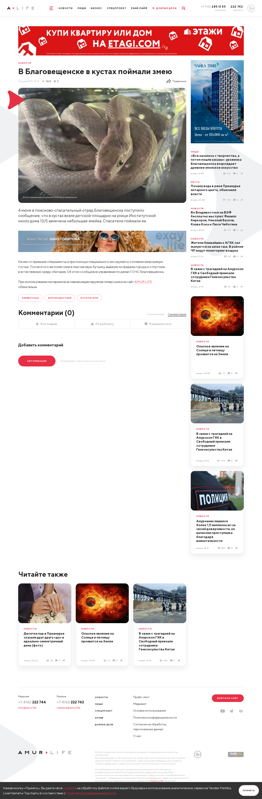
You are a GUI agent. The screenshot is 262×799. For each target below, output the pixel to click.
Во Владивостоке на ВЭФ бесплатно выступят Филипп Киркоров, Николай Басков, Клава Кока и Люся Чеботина (214, 218)
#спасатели (89, 298)
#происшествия (59, 298)
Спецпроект (116, 8)
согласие (70, 788)
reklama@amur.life (68, 707)
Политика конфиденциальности (155, 717)
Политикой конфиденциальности (91, 793)
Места (195, 182)
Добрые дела (104, 724)
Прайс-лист (141, 697)
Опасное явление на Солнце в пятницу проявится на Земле (212, 350)
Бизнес (96, 8)
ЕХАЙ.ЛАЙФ (139, 8)
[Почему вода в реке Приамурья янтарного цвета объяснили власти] (242, 200)
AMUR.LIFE (143, 282)
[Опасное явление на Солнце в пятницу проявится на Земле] (236, 373)
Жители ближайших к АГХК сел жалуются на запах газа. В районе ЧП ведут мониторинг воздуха (217, 246)
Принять (249, 790)
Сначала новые (155, 314)
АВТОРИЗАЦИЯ (36, 361)
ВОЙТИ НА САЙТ (227, 698)
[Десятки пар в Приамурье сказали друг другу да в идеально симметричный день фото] (64, 660)
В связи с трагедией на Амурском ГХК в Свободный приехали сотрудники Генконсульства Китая (217, 275)
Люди (81, 8)
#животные (30, 298)
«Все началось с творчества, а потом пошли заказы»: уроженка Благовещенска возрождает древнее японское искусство (216, 161)
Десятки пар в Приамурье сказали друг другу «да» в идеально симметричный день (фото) (44, 639)
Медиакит (140, 703)
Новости (66, 8)
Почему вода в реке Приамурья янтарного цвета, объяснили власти (215, 190)
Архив (99, 718)
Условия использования (149, 710)
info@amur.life (27, 707)
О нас (137, 736)
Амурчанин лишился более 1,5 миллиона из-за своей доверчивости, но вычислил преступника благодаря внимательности (216, 530)
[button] (241, 711)
